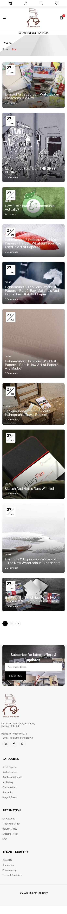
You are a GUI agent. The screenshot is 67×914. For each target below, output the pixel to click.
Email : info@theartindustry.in (18, 737)
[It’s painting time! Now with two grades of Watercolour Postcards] (33, 579)
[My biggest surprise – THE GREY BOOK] (33, 114)
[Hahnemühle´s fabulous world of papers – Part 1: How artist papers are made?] (33, 310)
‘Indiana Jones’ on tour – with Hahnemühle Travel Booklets (27, 413)
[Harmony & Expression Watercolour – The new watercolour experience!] (33, 505)
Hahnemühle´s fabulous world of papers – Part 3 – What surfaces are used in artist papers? (33, 243)
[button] (61, 17)
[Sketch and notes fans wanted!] (33, 431)
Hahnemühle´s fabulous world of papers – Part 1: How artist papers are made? (31, 364)
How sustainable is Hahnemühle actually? (29, 207)
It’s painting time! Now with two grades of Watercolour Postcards (31, 599)
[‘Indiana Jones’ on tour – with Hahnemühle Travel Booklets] (33, 385)
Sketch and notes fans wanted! (29, 489)
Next (18, 623)
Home (5, 49)
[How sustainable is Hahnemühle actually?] (33, 188)
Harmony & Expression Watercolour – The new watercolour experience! (33, 561)
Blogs (8, 89)
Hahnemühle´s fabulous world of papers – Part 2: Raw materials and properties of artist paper (32, 290)
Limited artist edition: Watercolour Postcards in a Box (32, 96)
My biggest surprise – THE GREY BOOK (30, 170)
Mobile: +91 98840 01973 (14, 733)
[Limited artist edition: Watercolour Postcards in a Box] (33, 63)
